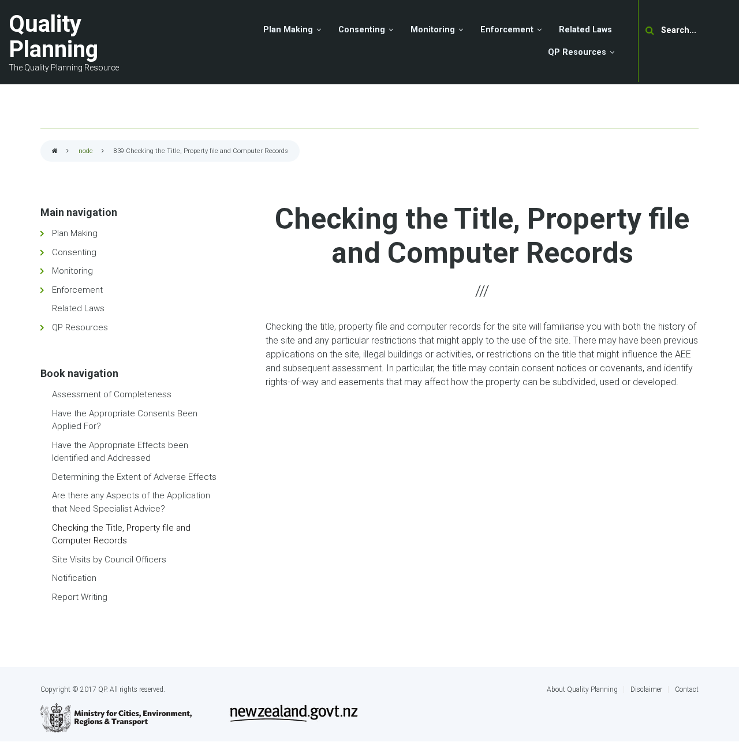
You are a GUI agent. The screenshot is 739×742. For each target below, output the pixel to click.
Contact (687, 689)
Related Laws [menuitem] (585, 30)
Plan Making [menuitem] (288, 30)
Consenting (74, 252)
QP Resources (80, 327)
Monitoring (72, 271)
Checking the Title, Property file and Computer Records (121, 534)
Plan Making (75, 233)
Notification (74, 578)
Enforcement (77, 290)
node (86, 151)
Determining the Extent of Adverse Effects (134, 477)
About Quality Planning (582, 689)
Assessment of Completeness (111, 394)
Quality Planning (53, 36)
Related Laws (78, 308)
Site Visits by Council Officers (109, 559)
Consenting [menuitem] (361, 30)
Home (55, 151)
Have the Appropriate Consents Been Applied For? (124, 420)
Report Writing (79, 597)
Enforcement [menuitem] (506, 30)
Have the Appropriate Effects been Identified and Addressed (120, 452)
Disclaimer (646, 689)
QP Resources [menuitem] (577, 52)
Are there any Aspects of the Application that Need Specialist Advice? (131, 502)
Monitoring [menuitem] (432, 30)
